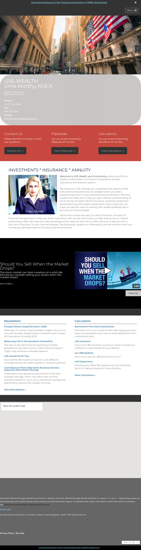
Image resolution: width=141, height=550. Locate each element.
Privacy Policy (7, 533)
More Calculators (85, 375)
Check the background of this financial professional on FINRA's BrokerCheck (69, 2)
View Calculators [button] (111, 151)
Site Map (20, 533)
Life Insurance (83, 341)
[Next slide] (138, 48)
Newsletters (12, 321)
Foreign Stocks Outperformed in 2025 (25, 326)
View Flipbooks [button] (63, 151)
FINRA (108, 498)
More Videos (6, 284)
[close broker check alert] (135, 2)
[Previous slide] (3, 48)
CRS (9, 509)
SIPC (116, 498)
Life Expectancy (84, 361)
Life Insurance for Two (16, 356)
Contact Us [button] (14, 151)
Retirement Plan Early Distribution (94, 326)
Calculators (83, 321)
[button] (131, 10)
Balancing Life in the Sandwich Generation (28, 341)
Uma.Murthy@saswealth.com (20, 118)
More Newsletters (15, 389)
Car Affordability (84, 353)
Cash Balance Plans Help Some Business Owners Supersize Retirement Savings (31, 368)
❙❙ (73, 70)
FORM (3, 509)
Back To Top (129, 542)
